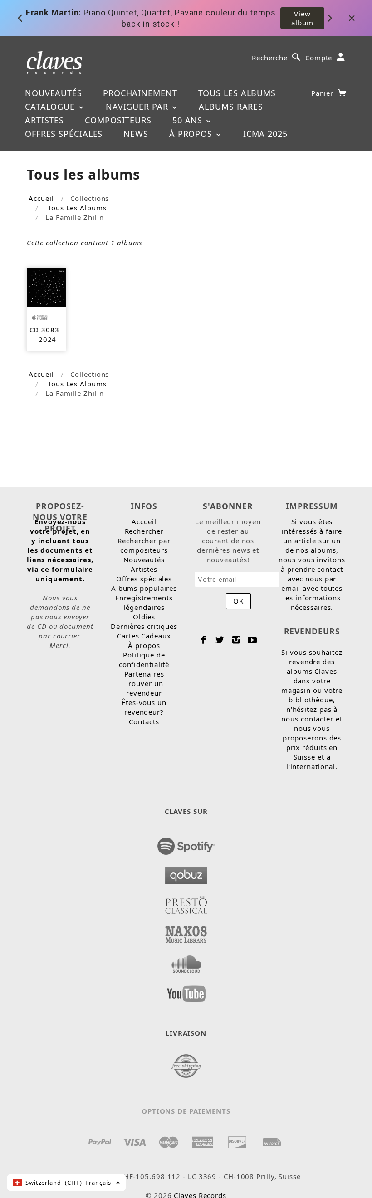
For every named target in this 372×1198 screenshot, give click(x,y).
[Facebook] (203, 639)
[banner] (55, 62)
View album (302, 18)
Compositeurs (118, 120)
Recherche (270, 57)
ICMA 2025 (265, 133)
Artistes (44, 120)
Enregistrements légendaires (144, 602)
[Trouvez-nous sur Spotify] (186, 843)
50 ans (188, 120)
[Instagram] (236, 639)
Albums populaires (144, 588)
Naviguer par (138, 106)
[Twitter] (220, 639)
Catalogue (51, 106)
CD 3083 (44, 329)
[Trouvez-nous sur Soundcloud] (186, 961)
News (135, 133)
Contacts (144, 721)
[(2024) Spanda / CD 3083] (46, 286)
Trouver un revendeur (144, 688)
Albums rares (231, 106)
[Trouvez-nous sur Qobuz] (186, 872)
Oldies (144, 616)
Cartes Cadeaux (144, 635)
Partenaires (144, 673)
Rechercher (144, 531)
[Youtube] (252, 639)
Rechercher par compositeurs (144, 545)
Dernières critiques (144, 626)
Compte (318, 57)
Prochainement (140, 93)
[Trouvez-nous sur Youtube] (186, 990)
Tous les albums (237, 93)
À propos (192, 133)
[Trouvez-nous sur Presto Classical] (186, 902)
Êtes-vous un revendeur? (144, 707)
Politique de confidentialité (144, 659)
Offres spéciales (64, 133)
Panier (323, 92)
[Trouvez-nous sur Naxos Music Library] (186, 931)
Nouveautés (53, 93)
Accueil (41, 198)
